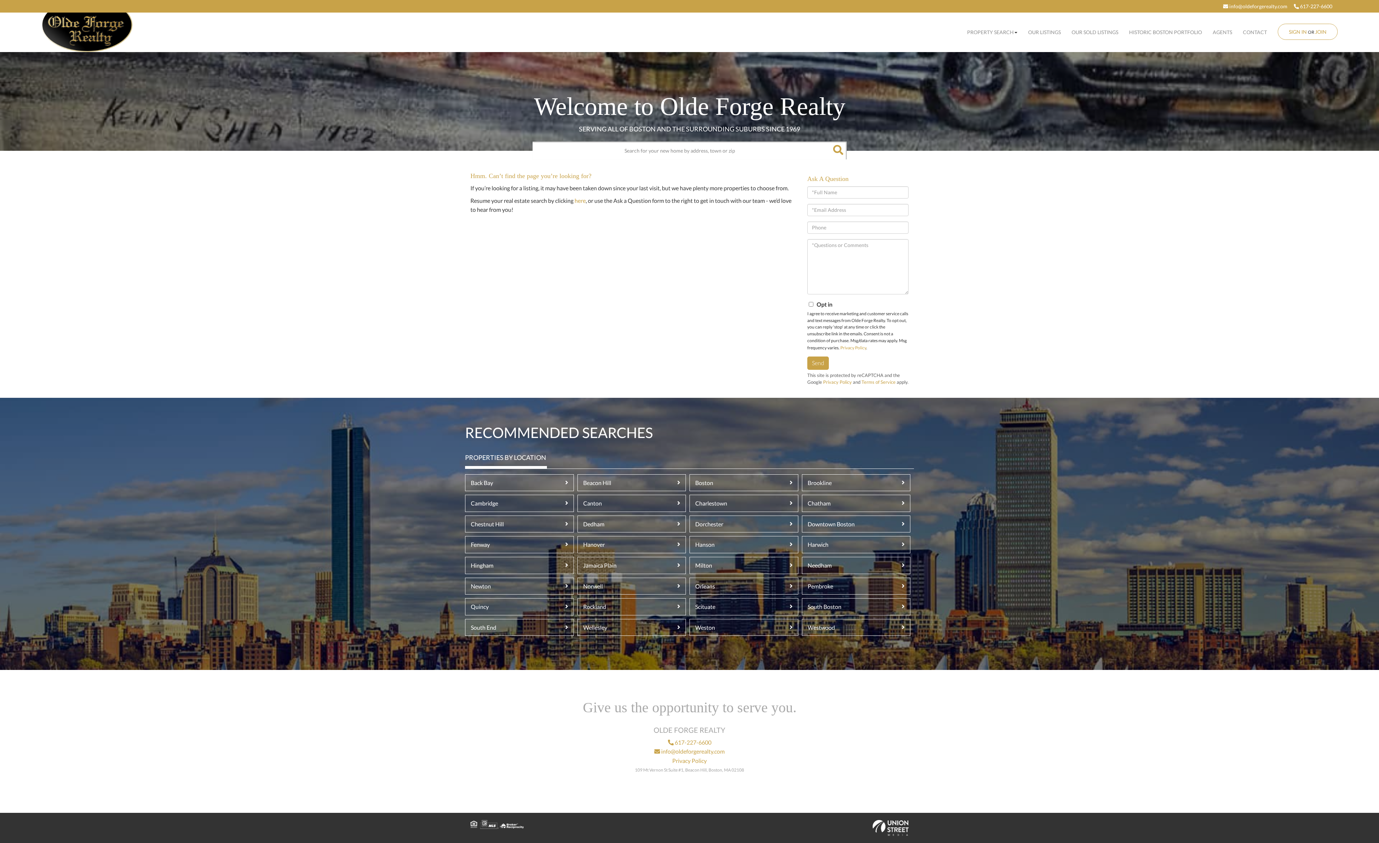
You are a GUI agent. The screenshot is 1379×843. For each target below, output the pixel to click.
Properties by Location (505, 457)
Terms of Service (879, 382)
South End (483, 627)
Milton (703, 565)
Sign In (1298, 32)
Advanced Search (687, 165)
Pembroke (820, 586)
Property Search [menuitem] (990, 32)
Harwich (818, 544)
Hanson (705, 544)
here (580, 200)
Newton (481, 586)
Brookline (820, 482)
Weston (705, 627)
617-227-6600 (1315, 6)
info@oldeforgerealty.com (1257, 6)
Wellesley (595, 627)
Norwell (593, 586)
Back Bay (482, 482)
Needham (820, 565)
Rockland (594, 606)
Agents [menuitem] (1222, 32)
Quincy (480, 606)
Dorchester (709, 524)
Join (1321, 32)
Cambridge (484, 503)
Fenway (480, 544)
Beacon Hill (597, 482)
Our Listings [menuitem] (1044, 32)
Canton (592, 503)
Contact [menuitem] (1255, 32)
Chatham (819, 503)
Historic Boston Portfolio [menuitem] (1165, 32)
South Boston (824, 606)
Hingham (482, 565)
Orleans (705, 586)
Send (818, 362)
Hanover (594, 544)
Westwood (821, 627)
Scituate (705, 606)
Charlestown (711, 503)
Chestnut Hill (487, 524)
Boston (704, 482)
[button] (838, 150)
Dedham (593, 524)
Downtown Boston (831, 524)
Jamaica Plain (600, 565)
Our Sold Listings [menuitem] (1095, 32)
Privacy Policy (853, 347)
